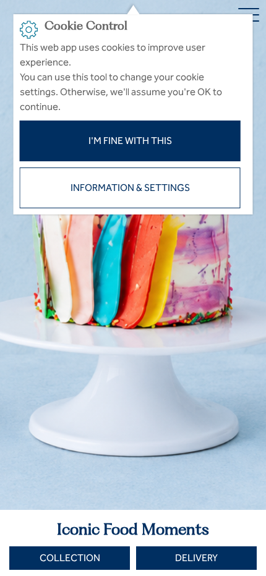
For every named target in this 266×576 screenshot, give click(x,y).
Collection (70, 558)
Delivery (196, 558)
